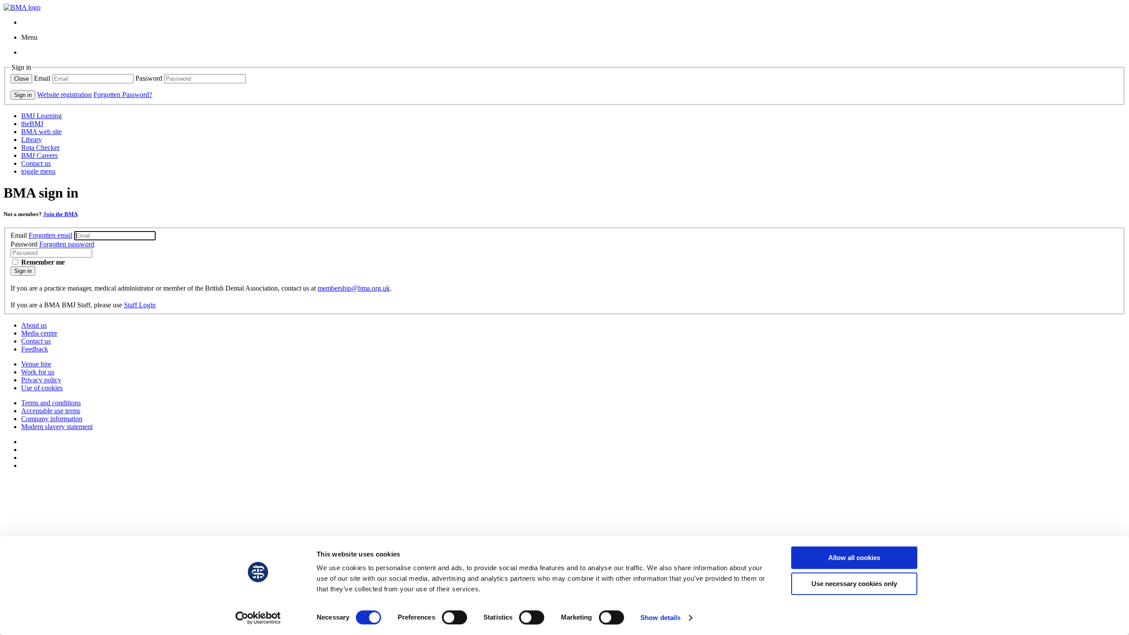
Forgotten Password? (122, 94)
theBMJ (32, 123)
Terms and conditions (51, 403)
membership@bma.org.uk (354, 288)
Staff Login (140, 305)
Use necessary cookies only (854, 583)
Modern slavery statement (57, 426)
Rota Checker (40, 147)
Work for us (37, 372)
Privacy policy (41, 380)
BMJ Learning (41, 116)
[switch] (454, 617)
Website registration (64, 94)
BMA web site (41, 131)
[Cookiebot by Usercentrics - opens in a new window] (258, 617)
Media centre (39, 333)
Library (31, 139)
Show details (660, 617)
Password (148, 78)
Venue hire (36, 364)
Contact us (36, 163)
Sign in (23, 271)
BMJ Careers (39, 155)
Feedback (34, 349)
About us (34, 325)
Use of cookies (42, 388)
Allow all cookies (854, 557)
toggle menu (38, 171)
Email (42, 78)
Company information (51, 418)
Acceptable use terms (50, 411)
